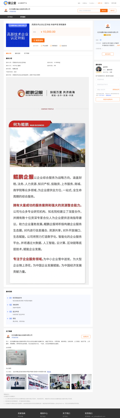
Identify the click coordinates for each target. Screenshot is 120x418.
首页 (79, 3)
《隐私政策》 (108, 95)
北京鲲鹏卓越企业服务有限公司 (19, 9)
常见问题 (20, 416)
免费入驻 (100, 3)
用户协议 (42, 416)
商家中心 (107, 3)
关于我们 (65, 416)
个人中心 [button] (91, 3)
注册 (115, 3)
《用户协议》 (101, 95)
